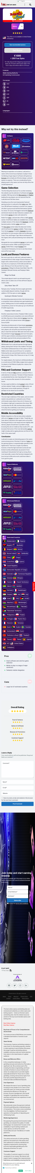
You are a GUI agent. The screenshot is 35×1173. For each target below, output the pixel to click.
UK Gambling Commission (11, 75)
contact (22, 384)
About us (16, 996)
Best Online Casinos (9, 1023)
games (31, 193)
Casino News (16, 998)
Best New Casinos (9, 1025)
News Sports (25, 998)
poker (17, 224)
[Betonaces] (8, 4)
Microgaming (23, 195)
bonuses (3, 178)
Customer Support (17, 738)
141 (7, 486)
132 (17, 469)
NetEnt (31, 195)
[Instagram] (20, 985)
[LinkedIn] (26, 985)
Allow (20, 1171)
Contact (8, 998)
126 (7, 475)
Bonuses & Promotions (17, 732)
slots (23, 204)
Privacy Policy (24, 996)
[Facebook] (9, 985)
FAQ (14, 373)
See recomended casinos (17, 45)
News (4, 996)
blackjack (25, 222)
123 (17, 492)
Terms (9, 996)
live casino (7, 227)
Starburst (30, 210)
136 (7, 469)
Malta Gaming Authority (10, 73)
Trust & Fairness (17, 720)
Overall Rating (17, 707)
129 (7, 481)
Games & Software (17, 726)
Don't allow (28, 1171)
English (22, 1)
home (27, 320)
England (21, 246)
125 (17, 481)
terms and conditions (22, 903)
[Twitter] (14, 985)
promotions (4, 268)
